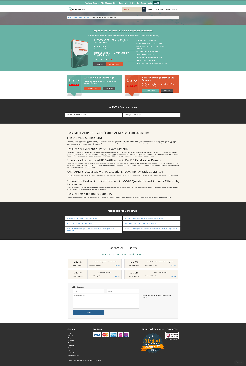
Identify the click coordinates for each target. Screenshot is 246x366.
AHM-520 (134, 262)
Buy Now (117, 265)
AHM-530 (78, 272)
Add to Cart (99, 64)
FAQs (69, 338)
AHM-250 (78, 262)
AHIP (75, 17)
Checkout (70, 350)
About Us (70, 335)
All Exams (71, 343)
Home (150, 9)
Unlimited (159, 9)
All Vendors (71, 340)
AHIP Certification (84, 17)
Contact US (71, 353)
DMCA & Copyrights (73, 355)
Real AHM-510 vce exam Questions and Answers (82, 218)
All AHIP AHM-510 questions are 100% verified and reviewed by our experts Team (151, 228)
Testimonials (71, 348)
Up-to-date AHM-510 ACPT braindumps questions (141, 223)
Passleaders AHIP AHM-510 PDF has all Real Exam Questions (144, 218)
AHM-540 (134, 272)
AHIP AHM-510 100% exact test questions (80, 223)
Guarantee (71, 345)
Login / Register (171, 9)
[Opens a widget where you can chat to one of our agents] (239, 362)
